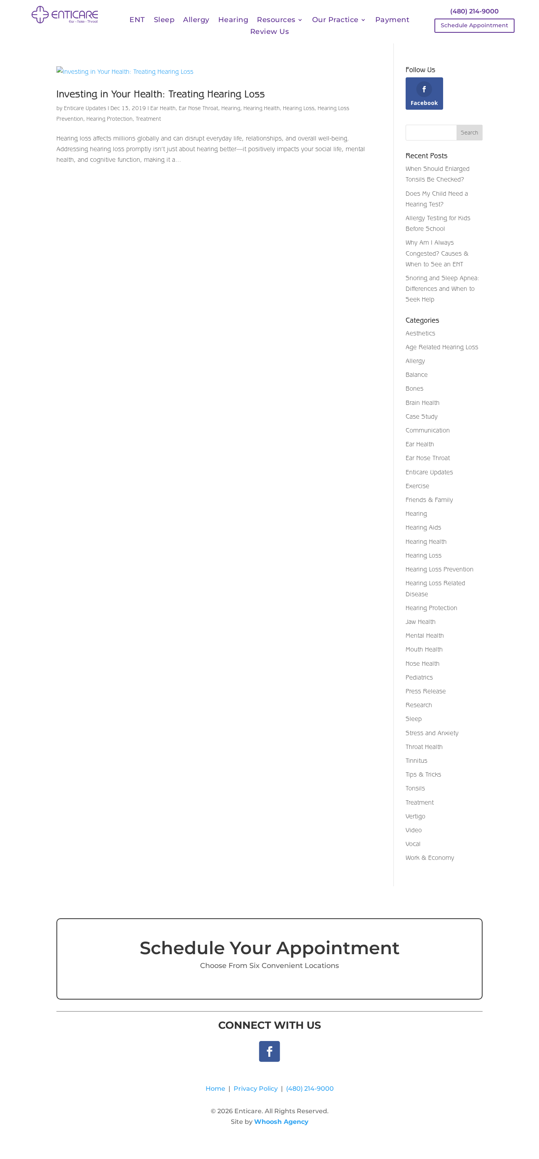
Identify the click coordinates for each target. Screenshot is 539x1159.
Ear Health (163, 108)
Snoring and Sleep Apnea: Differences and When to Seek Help (442, 288)
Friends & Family (429, 499)
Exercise (417, 485)
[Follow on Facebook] (269, 1051)
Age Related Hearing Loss (442, 346)
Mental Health (425, 635)
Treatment (148, 119)
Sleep (164, 20)
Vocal (413, 843)
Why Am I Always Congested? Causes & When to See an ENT (437, 253)
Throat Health (424, 746)
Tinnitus (416, 760)
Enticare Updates (85, 108)
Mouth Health (424, 649)
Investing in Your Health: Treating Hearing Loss (160, 93)
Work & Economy (430, 857)
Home (215, 1088)
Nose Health (423, 663)
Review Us (269, 32)
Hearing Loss (298, 108)
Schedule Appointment (474, 25)
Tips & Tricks (423, 774)
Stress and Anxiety (432, 732)
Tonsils (415, 788)
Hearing (233, 20)
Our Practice (335, 20)
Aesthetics (420, 333)
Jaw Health (421, 621)
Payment (392, 20)
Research (419, 704)
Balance (417, 374)
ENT (137, 20)
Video (414, 829)
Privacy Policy (256, 1088)
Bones (414, 388)
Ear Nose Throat (198, 108)
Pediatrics (419, 677)
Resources (276, 20)
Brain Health (423, 402)
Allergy (196, 20)
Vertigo (415, 816)
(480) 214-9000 (474, 11)
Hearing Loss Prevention (439, 569)
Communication (428, 430)
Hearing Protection (109, 119)
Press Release (426, 691)
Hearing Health (261, 108)
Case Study (422, 416)
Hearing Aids (423, 527)
